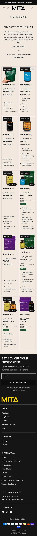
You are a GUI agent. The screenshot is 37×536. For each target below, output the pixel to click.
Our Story (4, 441)
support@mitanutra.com (14, 499)
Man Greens (8, 91)
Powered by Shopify (18, 530)
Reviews (4, 445)
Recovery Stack (24, 320)
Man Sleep (8, 141)
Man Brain (8, 195)
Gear (3, 428)
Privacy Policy (6, 465)
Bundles (4, 421)
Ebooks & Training (8, 424)
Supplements (6, 417)
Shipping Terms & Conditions (12, 480)
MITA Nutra (21, 533)
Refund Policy (6, 469)
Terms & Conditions (8, 484)
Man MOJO (25, 91)
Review (4, 473)
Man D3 (23, 141)
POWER (6, 261)
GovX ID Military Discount (10, 461)
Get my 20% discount (19, 383)
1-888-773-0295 (14, 497)
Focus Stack (26, 260)
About (3, 458)
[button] (4, 8)
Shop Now (29, 2)
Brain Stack (8, 321)
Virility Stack (27, 195)
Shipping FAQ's (7, 476)
